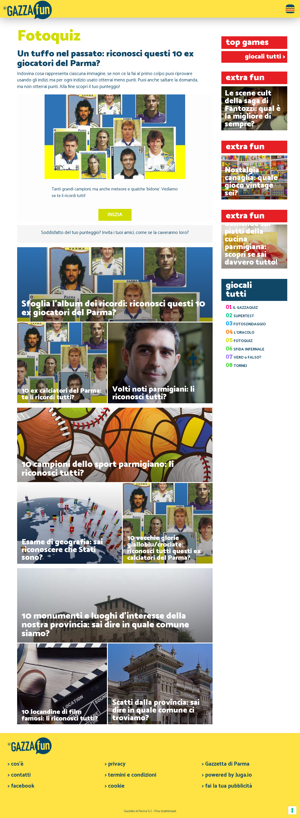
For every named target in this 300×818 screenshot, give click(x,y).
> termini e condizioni (130, 775)
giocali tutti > (265, 56)
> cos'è (15, 764)
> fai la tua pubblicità (227, 786)
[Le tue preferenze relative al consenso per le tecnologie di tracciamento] (292, 810)
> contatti (19, 775)
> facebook (21, 786)
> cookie (115, 786)
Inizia (115, 214)
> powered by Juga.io (227, 775)
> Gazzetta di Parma (225, 764)
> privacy (115, 764)
